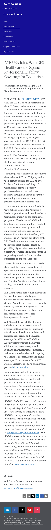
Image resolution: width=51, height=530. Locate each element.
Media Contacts (9, 42)
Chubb (13, 4)
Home (6, 22)
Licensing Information (21, 518)
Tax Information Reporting (12, 522)
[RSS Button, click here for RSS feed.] (24, 496)
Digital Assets (8, 51)
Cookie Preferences (34, 520)
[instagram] (37, 510)
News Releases (11, 27)
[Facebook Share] (42, 496)
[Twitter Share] (33, 496)
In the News (7, 32)
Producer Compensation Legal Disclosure (17, 524)
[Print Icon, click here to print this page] (46, 496)
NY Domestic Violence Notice (31, 522)
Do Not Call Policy (21, 520)
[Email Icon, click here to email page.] (29, 496)
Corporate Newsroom (11, 47)
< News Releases (9, 9)
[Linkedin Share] (37, 496)
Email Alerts (8, 37)
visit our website (19, 367)
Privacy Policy (33, 518)
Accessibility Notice (37, 524)
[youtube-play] (30, 510)
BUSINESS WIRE (30, 99)
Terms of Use (8, 518)
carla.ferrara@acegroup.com (18, 488)
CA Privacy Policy (9, 520)
